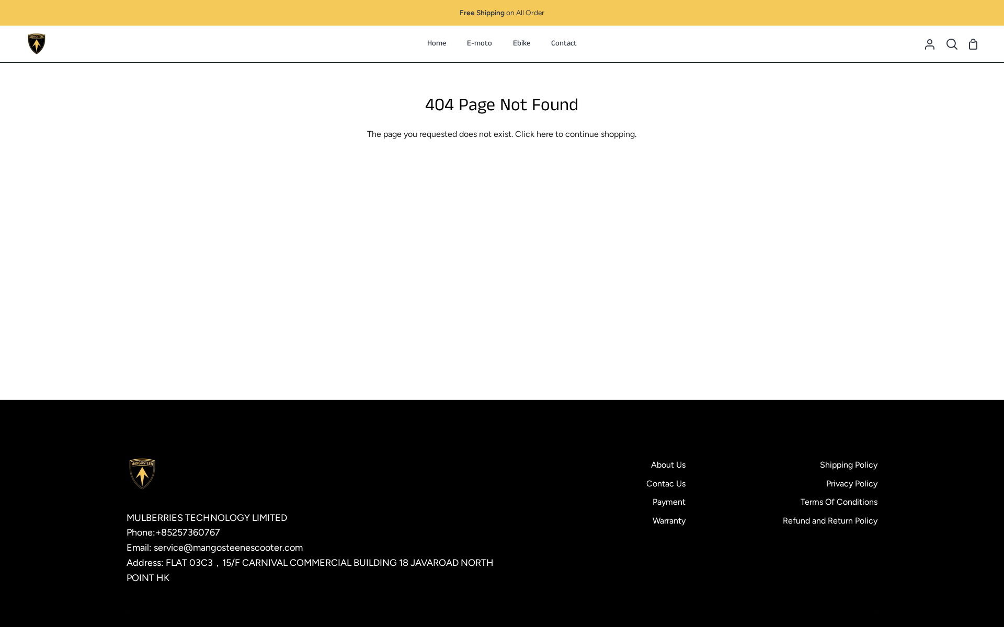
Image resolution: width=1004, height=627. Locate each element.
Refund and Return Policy (830, 521)
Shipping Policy (848, 465)
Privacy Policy (851, 484)
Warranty (669, 521)
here (545, 134)
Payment (669, 502)
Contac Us (666, 484)
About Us (668, 465)
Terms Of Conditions (839, 502)
